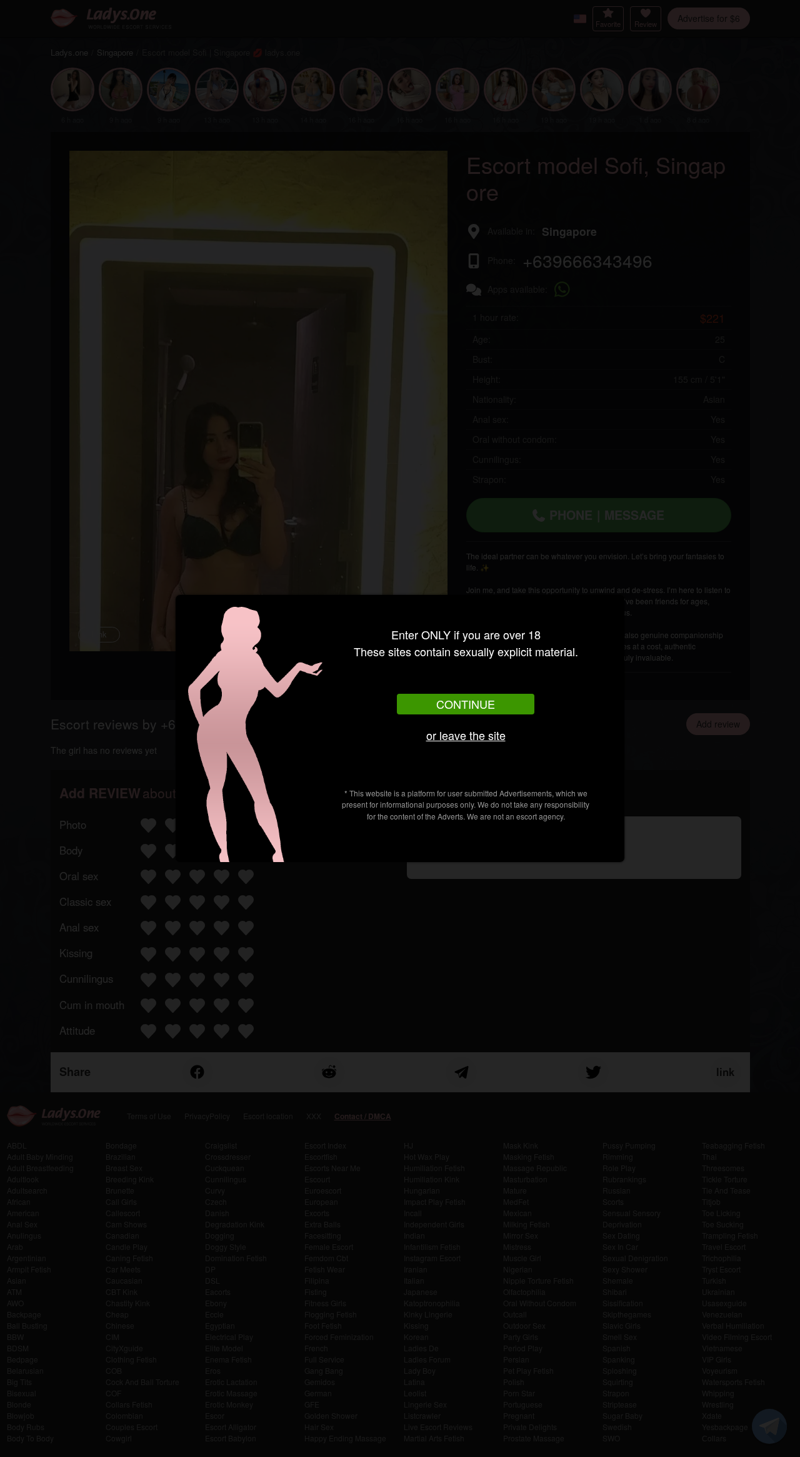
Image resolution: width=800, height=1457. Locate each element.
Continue (465, 704)
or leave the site (466, 735)
